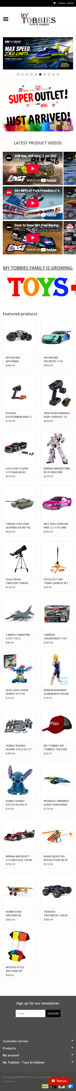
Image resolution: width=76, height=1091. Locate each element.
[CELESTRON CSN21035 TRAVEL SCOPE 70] (19, 558)
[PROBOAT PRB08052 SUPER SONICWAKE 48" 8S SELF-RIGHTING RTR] (57, 780)
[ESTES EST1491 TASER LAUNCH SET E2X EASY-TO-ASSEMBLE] (57, 558)
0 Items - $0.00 (65, 3)
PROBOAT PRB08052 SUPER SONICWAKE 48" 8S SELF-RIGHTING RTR (56, 803)
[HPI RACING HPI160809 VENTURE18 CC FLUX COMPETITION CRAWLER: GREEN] (19, 337)
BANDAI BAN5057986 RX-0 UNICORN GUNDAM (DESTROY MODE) (57, 470)
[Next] (65, 53)
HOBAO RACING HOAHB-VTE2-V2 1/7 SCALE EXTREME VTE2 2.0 (18, 747)
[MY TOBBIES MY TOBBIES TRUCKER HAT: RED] (57, 724)
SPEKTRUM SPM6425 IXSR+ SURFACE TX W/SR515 (57, 415)
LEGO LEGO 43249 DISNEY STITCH (17, 691)
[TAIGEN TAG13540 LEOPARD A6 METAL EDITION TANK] (19, 503)
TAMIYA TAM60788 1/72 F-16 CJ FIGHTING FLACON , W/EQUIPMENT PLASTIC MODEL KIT (18, 636)
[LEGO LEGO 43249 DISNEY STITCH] (19, 669)
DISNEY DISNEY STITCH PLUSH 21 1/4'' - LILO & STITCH (18, 803)
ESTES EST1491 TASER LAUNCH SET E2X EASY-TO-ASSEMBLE (56, 581)
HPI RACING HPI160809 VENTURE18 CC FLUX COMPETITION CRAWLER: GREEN (19, 359)
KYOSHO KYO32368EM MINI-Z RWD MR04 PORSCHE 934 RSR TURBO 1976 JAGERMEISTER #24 (19, 415)
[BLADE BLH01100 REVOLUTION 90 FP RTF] (57, 835)
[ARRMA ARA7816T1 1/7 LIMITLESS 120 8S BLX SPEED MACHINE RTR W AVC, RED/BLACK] (19, 835)
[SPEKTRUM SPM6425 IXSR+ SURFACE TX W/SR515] (57, 392)
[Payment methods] (45, 1086)
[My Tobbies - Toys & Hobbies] (43, 19)
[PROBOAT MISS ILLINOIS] (38, 53)
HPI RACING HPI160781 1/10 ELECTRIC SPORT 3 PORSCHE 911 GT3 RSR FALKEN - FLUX (55, 359)
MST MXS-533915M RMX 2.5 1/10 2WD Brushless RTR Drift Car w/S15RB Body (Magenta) (56, 525)
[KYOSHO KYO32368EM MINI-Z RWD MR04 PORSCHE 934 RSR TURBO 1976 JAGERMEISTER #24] (19, 392)
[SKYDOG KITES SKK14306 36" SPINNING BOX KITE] (19, 946)
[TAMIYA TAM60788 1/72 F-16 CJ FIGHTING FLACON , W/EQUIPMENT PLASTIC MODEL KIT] (19, 614)
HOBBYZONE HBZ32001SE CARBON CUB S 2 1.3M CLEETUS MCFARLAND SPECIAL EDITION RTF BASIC (19, 913)
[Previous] (10, 53)
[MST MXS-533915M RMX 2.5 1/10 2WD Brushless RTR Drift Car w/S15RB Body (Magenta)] (57, 503)
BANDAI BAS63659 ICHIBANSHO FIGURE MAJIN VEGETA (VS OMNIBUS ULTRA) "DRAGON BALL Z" (56, 692)
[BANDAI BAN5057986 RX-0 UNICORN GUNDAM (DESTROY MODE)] (57, 447)
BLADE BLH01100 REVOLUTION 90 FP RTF (56, 858)
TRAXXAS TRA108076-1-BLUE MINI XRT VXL (56, 913)
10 (58, 74)
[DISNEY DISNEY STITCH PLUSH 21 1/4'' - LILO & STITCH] (19, 780)
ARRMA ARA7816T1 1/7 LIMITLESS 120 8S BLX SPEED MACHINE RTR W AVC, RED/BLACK (19, 858)
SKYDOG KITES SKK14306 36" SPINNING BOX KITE (18, 969)
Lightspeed (8, 1081)
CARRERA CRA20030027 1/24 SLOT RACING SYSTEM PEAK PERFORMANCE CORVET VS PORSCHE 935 (57, 636)
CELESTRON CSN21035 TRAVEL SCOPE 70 (17, 581)
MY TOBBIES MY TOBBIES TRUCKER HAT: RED (55, 747)
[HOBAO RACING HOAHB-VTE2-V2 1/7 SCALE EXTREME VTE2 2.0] (19, 724)
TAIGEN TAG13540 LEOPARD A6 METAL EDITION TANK (18, 525)
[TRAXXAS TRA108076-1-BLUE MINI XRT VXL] (57, 891)
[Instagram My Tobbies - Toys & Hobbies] (51, 1025)
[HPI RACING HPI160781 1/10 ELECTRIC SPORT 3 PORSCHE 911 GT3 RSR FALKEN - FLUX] (57, 337)
